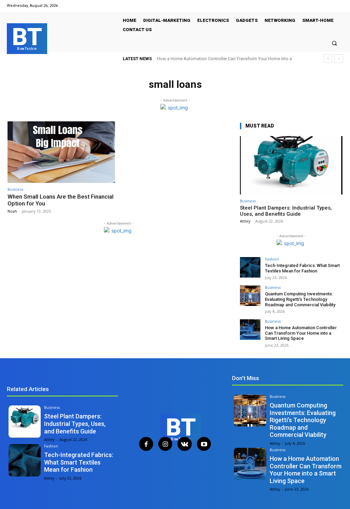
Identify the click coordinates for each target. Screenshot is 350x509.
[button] (334, 43)
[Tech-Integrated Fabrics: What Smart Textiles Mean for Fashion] (250, 267)
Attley (245, 221)
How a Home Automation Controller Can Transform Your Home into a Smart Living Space (301, 333)
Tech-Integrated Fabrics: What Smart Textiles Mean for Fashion (302, 268)
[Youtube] (204, 444)
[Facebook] (146, 444)
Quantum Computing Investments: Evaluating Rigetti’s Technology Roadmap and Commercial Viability (300, 299)
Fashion (272, 259)
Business (15, 189)
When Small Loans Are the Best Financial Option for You (60, 200)
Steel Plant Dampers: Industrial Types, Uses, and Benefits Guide (286, 211)
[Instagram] (165, 444)
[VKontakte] (184, 444)
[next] (339, 58)
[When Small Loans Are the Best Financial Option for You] (61, 152)
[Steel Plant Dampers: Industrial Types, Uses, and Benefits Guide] (291, 165)
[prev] (328, 58)
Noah (12, 211)
